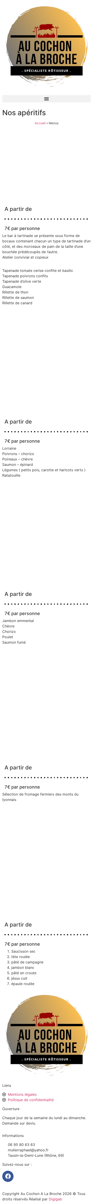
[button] (46, 98)
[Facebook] (8, 1176)
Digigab (55, 1199)
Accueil (40, 123)
